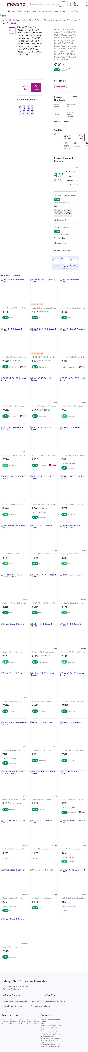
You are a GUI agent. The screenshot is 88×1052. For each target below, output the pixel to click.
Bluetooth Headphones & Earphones (61, 20)
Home (4, 20)
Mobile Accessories (18, 20)
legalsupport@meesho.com (50, 1044)
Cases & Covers (36, 20)
